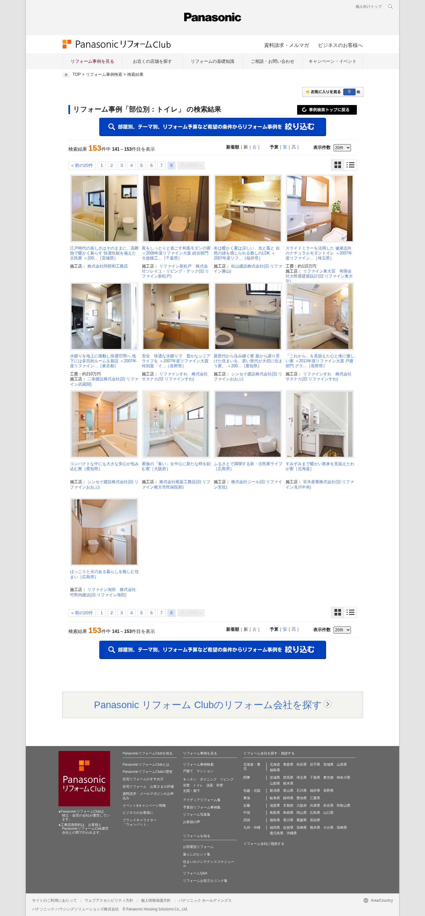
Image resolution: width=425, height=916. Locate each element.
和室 (219, 785)
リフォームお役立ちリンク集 (205, 880)
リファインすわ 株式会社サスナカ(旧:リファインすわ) (175, 376)
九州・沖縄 (251, 827)
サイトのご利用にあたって (54, 900)
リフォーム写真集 (196, 814)
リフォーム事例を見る (92, 61)
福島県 (275, 770)
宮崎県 (342, 827)
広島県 (315, 812)
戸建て (188, 771)
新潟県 (275, 790)
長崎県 (302, 827)
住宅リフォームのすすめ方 (143, 779)
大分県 (328, 827)
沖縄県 (292, 833)
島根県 (288, 812)
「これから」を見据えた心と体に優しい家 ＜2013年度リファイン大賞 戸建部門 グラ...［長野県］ (320, 361)
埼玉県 (302, 777)
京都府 (288, 805)
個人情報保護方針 (156, 900)
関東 (246, 777)
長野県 (328, 790)
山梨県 (275, 783)
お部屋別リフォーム (198, 847)
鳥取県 (275, 812)
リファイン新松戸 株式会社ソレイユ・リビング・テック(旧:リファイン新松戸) (175, 271)
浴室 (186, 785)
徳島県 (275, 820)
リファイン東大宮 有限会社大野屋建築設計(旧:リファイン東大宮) (319, 276)
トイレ (198, 785)
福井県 (315, 790)
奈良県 (328, 805)
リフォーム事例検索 (104, 74)
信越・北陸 (251, 790)
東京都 (328, 777)
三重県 (315, 798)
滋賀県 (275, 805)
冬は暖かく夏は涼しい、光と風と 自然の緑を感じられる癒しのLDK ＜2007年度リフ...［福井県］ (247, 253)
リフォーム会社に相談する (263, 843)
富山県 (288, 790)
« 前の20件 (82, 165)
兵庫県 (315, 805)
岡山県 (302, 812)
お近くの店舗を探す (152, 61)
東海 (246, 798)
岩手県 (315, 764)
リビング (227, 779)
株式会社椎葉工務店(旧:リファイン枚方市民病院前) (176, 484)
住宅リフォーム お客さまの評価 (148, 786)
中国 (246, 812)
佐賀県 (288, 827)
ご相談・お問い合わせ (272, 61)
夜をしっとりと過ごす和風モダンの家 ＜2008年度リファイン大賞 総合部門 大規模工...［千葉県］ (176, 253)
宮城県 (328, 764)
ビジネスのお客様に (138, 812)
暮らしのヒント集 (196, 854)
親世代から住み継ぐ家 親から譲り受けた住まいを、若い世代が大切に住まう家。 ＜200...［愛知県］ (248, 361)
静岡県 (288, 798)
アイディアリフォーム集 (202, 800)
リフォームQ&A (195, 873)
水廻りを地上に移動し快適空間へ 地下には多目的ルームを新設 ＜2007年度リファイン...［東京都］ (103, 361)
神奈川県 (343, 777)
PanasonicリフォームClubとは (146, 764)
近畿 (246, 805)
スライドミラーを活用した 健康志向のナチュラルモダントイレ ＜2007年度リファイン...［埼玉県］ (319, 253)
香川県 (288, 820)
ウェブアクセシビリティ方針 (109, 900)
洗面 (209, 785)
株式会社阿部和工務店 (107, 266)
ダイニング (208, 779)
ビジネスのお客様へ (340, 45)
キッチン (190, 779)
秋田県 (302, 764)
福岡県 (275, 827)
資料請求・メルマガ (286, 45)
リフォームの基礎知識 (212, 61)
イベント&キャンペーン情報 (144, 805)
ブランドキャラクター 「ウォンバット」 (140, 822)
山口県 (328, 812)
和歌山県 (343, 805)
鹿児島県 (276, 833)
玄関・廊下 (191, 791)
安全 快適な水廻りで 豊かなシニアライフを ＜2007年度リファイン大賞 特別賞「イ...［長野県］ (176, 361)
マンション (204, 771)
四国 (246, 820)
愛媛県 (302, 820)
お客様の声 (191, 822)
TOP (76, 74)
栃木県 (288, 783)
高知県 (315, 820)
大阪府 (302, 805)
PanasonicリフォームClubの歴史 (148, 771)
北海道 (275, 764)
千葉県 (315, 777)
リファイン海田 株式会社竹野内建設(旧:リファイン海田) (103, 592)
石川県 (302, 790)
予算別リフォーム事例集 (202, 807)
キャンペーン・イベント (333, 61)
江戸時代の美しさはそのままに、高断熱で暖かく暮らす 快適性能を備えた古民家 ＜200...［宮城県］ (104, 253)
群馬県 (288, 777)
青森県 (288, 764)
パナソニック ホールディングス (205, 900)
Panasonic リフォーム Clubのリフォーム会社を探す (208, 704)
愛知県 (302, 798)
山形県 (342, 764)
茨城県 (275, 777)
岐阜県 (275, 798)
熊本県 (315, 827)
